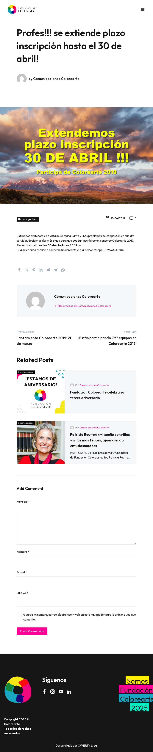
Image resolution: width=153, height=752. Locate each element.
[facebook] (44, 691)
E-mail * (22, 572)
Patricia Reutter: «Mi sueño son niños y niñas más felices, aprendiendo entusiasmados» (100, 440)
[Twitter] (26, 270)
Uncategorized (27, 219)
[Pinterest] (34, 270)
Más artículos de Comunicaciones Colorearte (84, 306)
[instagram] (52, 691)
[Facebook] (19, 270)
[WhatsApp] (63, 270)
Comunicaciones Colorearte (94, 385)
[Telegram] (55, 270)
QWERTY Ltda (87, 745)
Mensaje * (23, 501)
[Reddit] (48, 270)
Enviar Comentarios (32, 631)
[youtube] (61, 691)
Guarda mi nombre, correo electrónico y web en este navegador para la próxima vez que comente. (79, 617)
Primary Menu (142, 9)
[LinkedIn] (41, 270)
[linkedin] (69, 691)
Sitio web (22, 593)
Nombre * (23, 551)
